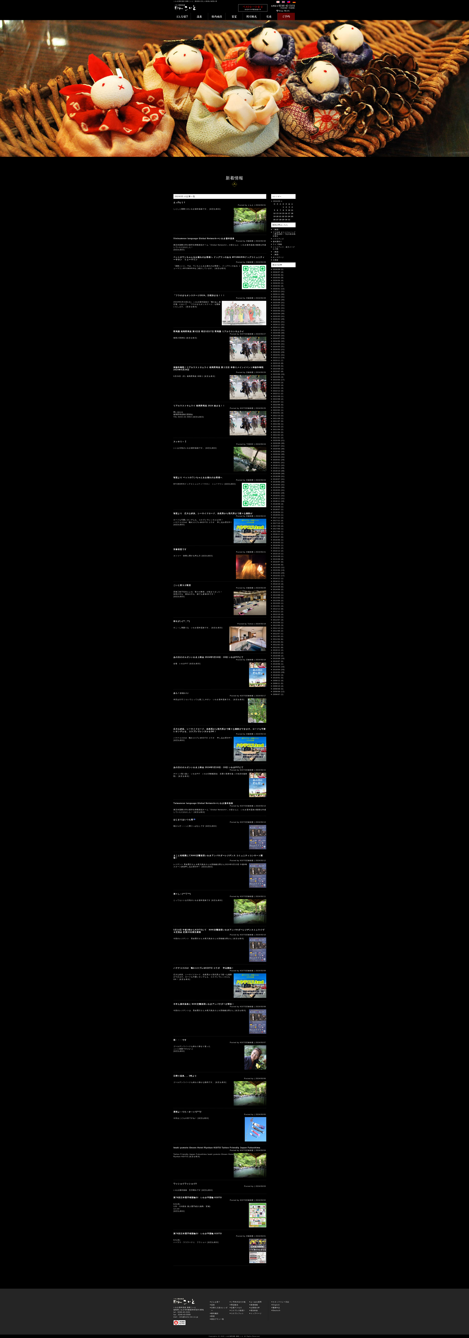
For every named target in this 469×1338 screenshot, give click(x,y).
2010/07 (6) (278, 661)
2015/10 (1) (278, 554)
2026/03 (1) (278, 283)
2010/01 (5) (278, 678)
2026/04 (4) (278, 280)
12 (274, 213)
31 (289, 220)
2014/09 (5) (278, 587)
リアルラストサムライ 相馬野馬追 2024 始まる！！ (199, 406)
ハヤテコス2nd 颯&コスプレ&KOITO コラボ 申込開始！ (203, 968)
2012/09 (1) (278, 617)
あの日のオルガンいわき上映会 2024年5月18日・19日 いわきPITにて (209, 657)
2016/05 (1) (278, 543)
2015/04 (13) (279, 570)
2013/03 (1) (278, 603)
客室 (213, 1316)
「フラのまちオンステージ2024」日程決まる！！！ (199, 295)
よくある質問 (256, 1302)
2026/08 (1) (278, 269)
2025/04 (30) (279, 314)
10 (289, 210)
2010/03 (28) (279, 672)
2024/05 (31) (279, 344)
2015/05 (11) (278, 567)
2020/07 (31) (279, 446)
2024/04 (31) (279, 347)
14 (280, 213)
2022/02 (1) (278, 410)
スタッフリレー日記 (281, 1302)
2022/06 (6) (278, 405)
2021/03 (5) (278, 432)
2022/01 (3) (278, 413)
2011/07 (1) (278, 634)
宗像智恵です (180, 549)
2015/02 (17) (279, 576)
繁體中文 (276, 1308)
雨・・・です (180, 1040)
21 (280, 216)
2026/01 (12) (279, 289)
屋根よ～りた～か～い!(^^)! (187, 1112)
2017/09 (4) (278, 526)
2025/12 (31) (279, 291)
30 (286, 220)
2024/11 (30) (278, 327)
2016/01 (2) (278, 548)
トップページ (256, 1313)
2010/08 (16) (279, 658)
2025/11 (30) (278, 294)
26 (274, 220)
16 (286, 213)
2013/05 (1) (278, 598)
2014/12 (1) (278, 578)
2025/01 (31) (279, 322)
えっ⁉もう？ (179, 202)
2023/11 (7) (278, 360)
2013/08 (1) (278, 595)
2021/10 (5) (278, 416)
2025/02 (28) (279, 319)
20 (277, 216)
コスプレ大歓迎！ (238, 1310)
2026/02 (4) (278, 286)
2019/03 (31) (279, 490)
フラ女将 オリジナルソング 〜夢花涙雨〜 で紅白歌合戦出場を (284, 234)
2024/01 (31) (279, 355)
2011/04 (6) (278, 639)
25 (292, 216)
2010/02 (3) (278, 675)
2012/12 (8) (278, 609)
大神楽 (275, 260)
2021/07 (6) (278, 421)
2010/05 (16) (279, 667)
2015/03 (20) (279, 573)
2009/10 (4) (278, 686)
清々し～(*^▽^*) (182, 894)
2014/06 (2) (278, 589)
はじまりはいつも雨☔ (184, 820)
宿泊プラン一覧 (217, 1319)
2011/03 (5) (278, 642)
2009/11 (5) (278, 683)
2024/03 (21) (279, 349)
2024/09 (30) (279, 333)
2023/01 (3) (278, 388)
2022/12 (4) (278, 391)
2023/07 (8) (278, 371)
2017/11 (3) (278, 521)
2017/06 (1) (278, 529)
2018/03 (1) (278, 515)
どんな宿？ (215, 1302)
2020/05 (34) (279, 452)
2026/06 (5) (278, 275)
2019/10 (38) (279, 471)
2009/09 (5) (278, 689)
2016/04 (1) (278, 545)
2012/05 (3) (278, 625)
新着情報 (254, 1305)
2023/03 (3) (278, 383)
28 (280, 220)
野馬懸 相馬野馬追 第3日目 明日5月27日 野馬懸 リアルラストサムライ (208, 331)
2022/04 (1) (278, 407)
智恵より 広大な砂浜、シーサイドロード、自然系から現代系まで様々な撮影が (213, 513)
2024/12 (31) (279, 324)
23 (286, 216)
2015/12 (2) (278, 551)
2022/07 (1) (278, 402)
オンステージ (278, 257)
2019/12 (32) (279, 465)
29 (283, 220)
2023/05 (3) (278, 377)
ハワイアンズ (278, 239)
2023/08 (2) (278, 369)
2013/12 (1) (278, 592)
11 (292, 210)
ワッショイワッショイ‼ (185, 1184)
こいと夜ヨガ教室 (182, 585)
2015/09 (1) (278, 556)
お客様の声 (255, 1308)
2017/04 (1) (278, 532)
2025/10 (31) (279, 297)
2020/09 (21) (279, 440)
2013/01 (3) (278, 606)
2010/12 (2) (278, 650)
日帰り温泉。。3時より (185, 1076)
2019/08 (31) (279, 476)
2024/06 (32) (279, 341)
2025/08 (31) (279, 303)
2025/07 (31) (279, 305)
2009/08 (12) (279, 692)
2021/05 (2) (278, 427)
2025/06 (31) (279, 308)
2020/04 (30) (279, 454)
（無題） (276, 229)
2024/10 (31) (279, 330)
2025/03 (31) (279, 316)
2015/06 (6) (278, 565)
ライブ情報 (277, 244)
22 (283, 216)
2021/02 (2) (278, 435)
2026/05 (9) (278, 278)
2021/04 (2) (278, 429)
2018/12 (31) (279, 498)
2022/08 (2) (278, 399)
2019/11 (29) (278, 468)
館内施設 (215, 1313)
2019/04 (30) (279, 487)
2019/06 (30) (279, 482)
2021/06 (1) (278, 424)
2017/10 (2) (278, 523)
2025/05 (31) (279, 311)
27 (277, 220)
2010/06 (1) (278, 664)
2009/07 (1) (278, 694)
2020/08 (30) (279, 443)
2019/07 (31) (279, 479)
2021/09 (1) (278, 418)
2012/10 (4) (278, 614)
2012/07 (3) (278, 620)
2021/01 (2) (278, 438)
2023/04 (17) (279, 380)
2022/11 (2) (278, 393)
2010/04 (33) (279, 670)
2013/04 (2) (278, 601)
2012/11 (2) (278, 612)
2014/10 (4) (278, 584)
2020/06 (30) (279, 449)
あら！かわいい (182, 693)
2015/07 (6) (278, 562)
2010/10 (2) (278, 653)
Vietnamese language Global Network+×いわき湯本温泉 (203, 238)
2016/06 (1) (278, 540)
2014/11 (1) (278, 581)
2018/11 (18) (278, 501)
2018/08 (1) (278, 507)
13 (277, 213)
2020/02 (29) (279, 460)
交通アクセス (236, 1308)
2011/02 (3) (278, 645)
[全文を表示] (215, 209)
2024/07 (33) (279, 338)
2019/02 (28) (279, 493)
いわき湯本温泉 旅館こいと (183, 1)
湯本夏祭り (277, 241)
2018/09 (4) (278, 504)
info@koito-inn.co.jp (188, 1317)
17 (289, 213)
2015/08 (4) (278, 559)
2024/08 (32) (279, 336)
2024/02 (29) (279, 352)
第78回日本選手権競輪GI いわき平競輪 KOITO (197, 1197)
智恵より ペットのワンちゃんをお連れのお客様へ (198, 477)
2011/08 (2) (278, 631)
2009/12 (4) (278, 681)
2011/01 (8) (278, 647)
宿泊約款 (254, 1310)
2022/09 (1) (278, 396)
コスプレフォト (237, 1313)
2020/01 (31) (279, 463)
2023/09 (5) (278, 366)
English (276, 1305)
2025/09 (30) (279, 300)
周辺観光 (234, 1305)
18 (292, 213)
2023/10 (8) (278, 363)
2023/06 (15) (279, 374)
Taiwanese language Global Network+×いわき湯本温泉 (203, 803)
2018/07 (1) (278, 509)
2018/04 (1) (278, 512)
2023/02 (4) (278, 385)
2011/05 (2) (278, 636)
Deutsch (276, 1310)
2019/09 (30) (279, 473)
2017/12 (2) (278, 518)
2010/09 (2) (278, 656)
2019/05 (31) (279, 485)
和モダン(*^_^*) (181, 621)
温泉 (213, 1305)
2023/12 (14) (279, 358)
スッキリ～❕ (180, 442)
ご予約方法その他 (238, 1302)
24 (289, 216)
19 (274, 216)
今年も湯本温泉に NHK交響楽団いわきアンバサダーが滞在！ (203, 1004)
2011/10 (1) (278, 628)
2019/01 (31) (279, 496)
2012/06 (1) (278, 623)
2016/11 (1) (278, 534)
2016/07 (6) (278, 537)
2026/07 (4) (278, 272)
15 (283, 213)
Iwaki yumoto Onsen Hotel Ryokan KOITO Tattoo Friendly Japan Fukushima (216, 1148)
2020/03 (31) (279, 457)
